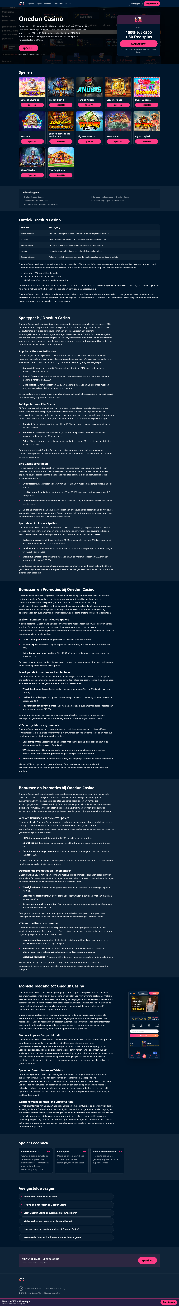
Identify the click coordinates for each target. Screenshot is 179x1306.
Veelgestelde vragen (62, 3)
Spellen (31, 3)
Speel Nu (28, 48)
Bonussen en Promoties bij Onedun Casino (42, 204)
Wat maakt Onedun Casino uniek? (41, 1196)
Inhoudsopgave (31, 192)
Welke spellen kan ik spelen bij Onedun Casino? (48, 1221)
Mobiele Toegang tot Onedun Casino (108, 200)
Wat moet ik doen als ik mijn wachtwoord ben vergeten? (53, 1237)
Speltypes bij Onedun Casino (36, 200)
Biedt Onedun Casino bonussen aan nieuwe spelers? (50, 1212)
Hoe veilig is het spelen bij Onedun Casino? (45, 1204)
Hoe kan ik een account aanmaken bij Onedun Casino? (51, 1229)
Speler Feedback (44, 3)
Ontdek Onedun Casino (34, 197)
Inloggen (135, 3)
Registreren (152, 3)
